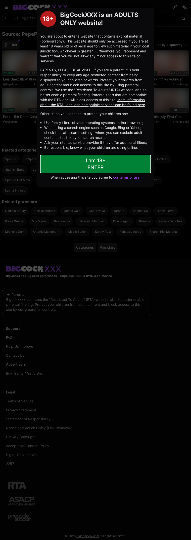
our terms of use (126, 177)
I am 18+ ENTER (95, 163)
